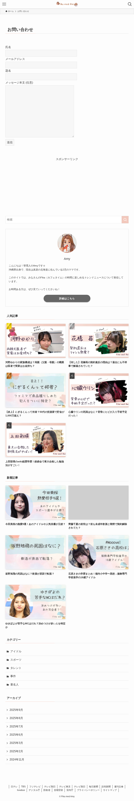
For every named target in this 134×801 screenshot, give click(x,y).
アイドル (15, 651)
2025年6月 (16, 734)
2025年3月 (16, 742)
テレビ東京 (64, 786)
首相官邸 (58, 790)
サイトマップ (110, 790)
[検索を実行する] (125, 219)
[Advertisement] (67, 185)
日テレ (14, 786)
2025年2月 (16, 751)
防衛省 (46, 790)
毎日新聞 (93, 786)
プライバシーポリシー (88, 790)
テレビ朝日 (49, 786)
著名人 (14, 684)
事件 (13, 676)
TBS (23, 786)
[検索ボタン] (130, 4)
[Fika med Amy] (67, 4)
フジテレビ (35, 786)
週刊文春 (118, 786)
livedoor (21, 790)
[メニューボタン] (4, 4)
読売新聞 (106, 786)
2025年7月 (16, 726)
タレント (15, 667)
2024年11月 (17, 759)
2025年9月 (16, 709)
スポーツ (15, 659)
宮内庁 (69, 790)
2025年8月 (16, 718)
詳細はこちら (67, 298)
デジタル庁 (34, 790)
